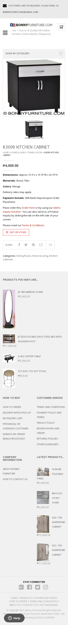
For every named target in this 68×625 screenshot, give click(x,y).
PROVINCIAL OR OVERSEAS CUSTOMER (15, 426)
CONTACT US (30, 605)
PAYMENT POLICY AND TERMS (49, 415)
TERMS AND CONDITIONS (51, 407)
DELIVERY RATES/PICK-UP (17, 412)
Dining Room (35, 152)
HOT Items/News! (49, 605)
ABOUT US (15, 605)
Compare (50, 245)
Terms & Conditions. (33, 225)
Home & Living (18, 152)
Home (6, 152)
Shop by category (17, 53)
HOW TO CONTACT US (15, 479)
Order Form (28, 207)
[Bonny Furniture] (31, 24)
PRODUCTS (26, 598)
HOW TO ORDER (12, 407)
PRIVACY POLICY (46, 422)
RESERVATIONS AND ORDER (48, 431)
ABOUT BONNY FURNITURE (11, 471)
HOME (14, 598)
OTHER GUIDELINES (48, 444)
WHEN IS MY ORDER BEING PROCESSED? (14, 436)
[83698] (34, 129)
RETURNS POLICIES (47, 438)
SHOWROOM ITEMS (45, 598)
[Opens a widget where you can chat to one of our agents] (14, 618)
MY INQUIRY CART (12, 418)
